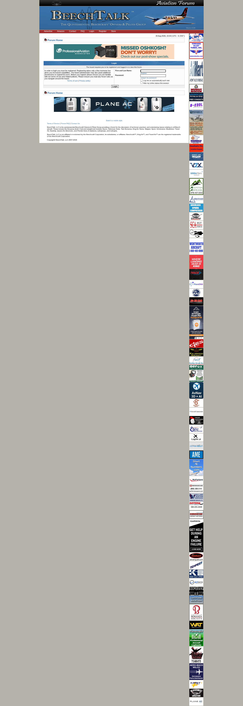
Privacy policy (84, 81)
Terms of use (72, 81)
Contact (72, 31)
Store (113, 31)
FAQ (82, 31)
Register (102, 31)
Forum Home (55, 40)
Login (91, 31)
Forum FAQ (65, 123)
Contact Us (75, 123)
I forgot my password (148, 78)
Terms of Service (53, 123)
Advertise (48, 31)
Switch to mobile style (114, 120)
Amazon (60, 31)
